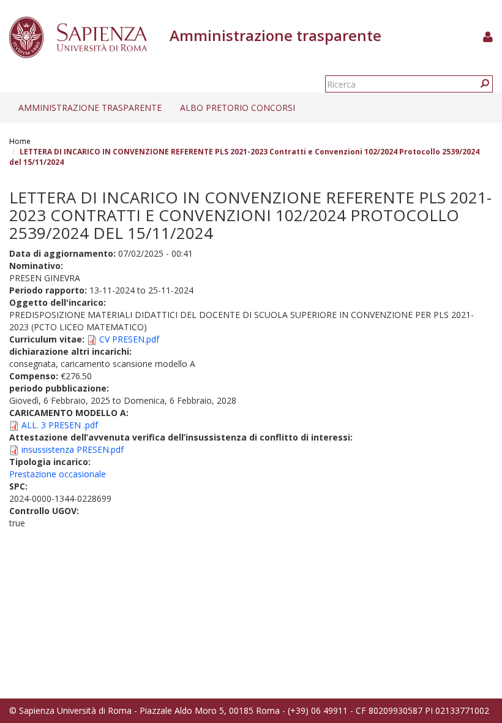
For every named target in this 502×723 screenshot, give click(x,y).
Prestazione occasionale (57, 474)
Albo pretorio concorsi (237, 107)
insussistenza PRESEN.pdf (72, 449)
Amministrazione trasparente (90, 107)
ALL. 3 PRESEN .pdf (59, 425)
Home (20, 141)
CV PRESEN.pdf (129, 339)
